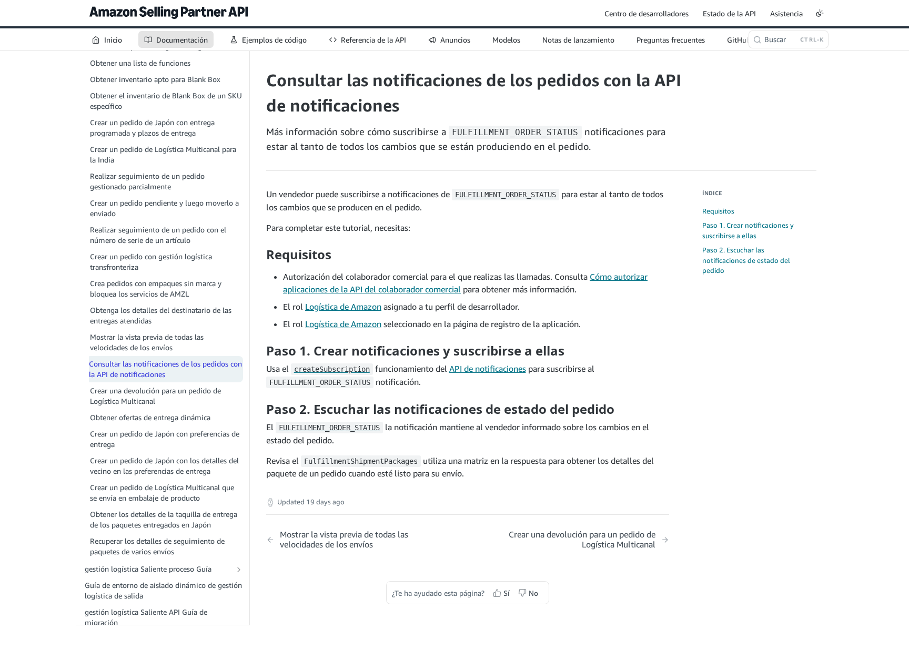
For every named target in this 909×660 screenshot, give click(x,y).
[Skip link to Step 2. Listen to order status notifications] (259, 409)
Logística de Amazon (343, 306)
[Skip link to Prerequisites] (259, 255)
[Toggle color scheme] (819, 13)
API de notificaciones (487, 368)
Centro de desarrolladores (646, 13)
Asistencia (786, 13)
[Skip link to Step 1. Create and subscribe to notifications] (259, 351)
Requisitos (718, 211)
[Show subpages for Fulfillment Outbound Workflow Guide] (239, 569)
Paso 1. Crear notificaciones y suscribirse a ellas (748, 230)
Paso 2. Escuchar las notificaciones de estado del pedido (746, 260)
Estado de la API (729, 13)
